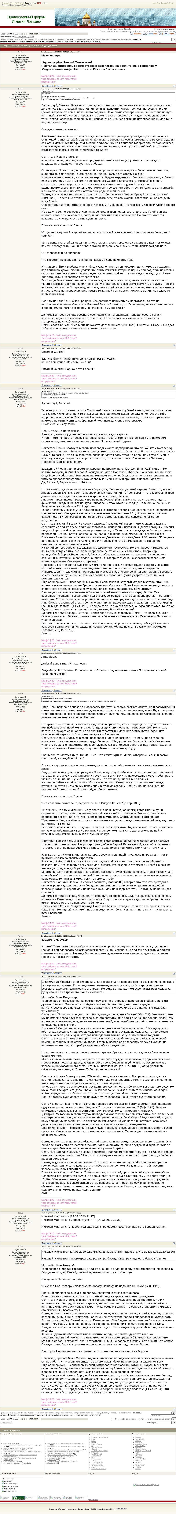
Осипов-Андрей (96, 1459)
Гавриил (138, 1467)
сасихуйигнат (140, 1464)
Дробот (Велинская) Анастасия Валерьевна (19, 1458)
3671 (79, 52)
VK (92, 1446)
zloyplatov (138, 1460)
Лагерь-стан (51, 1460)
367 (33, 34)
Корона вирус (8, 1460)
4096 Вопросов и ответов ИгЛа (14, 1450)
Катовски (138, 1457)
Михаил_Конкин (140, 1449)
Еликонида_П (96, 1455)
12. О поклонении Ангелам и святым (60, 1455)
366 (30, 34)
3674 (79, 388)
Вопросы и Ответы (63, 39)
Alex (92, 1457)
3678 (79, 976)
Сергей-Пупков (96, 1444)
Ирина (93, 1460)
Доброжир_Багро (141, 1444)
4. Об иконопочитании (11, 1461)
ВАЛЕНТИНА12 (96, 1454)
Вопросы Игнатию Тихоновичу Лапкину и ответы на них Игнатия (102, 39)
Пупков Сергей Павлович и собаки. (59, 1453)
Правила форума (134, 31)
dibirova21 (138, 1454)
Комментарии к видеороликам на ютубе (61, 1451)
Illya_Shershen (140, 1446)
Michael (94, 1449)
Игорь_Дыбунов (97, 1462)
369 (38, 34)
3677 (79, 936)
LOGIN (137, 1462)
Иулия (93, 1439)
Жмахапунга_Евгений (143, 1451)
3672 (79, 89)
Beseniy (138, 1437)
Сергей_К (94, 1452)
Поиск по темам (147, 31)
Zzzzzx (138, 1469)
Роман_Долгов (96, 1464)
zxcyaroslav (139, 1465)
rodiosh (137, 1452)
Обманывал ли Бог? (54, 1458)
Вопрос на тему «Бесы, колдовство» (16, 1448)
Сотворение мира (10, 1443)
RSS (30, 5)
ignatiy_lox (138, 1442)
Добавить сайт (93, 1500)
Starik (93, 1467)
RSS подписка (170, 31)
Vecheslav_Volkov (97, 1465)
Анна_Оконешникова (98, 1469)
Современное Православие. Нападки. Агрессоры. (64, 1450)
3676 (79, 693)
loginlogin (138, 1447)
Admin (20, 52)
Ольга (93, 1442)
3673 (79, 348)
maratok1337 (139, 1439)
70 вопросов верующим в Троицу (15, 1463)
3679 (79, 1213)
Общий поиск (159, 31)
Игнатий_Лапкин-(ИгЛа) (99, 1451)
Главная (5, 5)
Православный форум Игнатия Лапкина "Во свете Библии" (26, 39)
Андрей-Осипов (96, 1447)
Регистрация (15, 5)
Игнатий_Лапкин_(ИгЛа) (24, 37)
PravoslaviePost (140, 1459)
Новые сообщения (111, 31)
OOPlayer (138, 1455)
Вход (24, 5)
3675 (79, 653)
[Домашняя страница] (57, 85)
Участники (123, 31)
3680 (79, 1246)
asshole (138, 1441)
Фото (103, 31)
